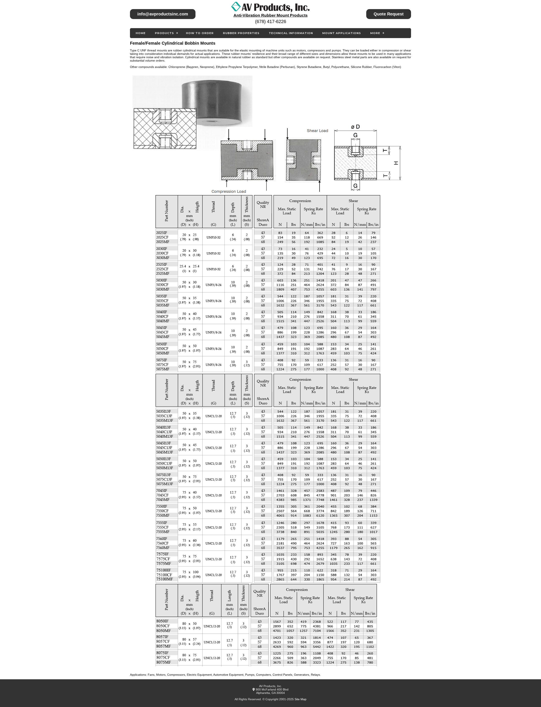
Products (164, 33)
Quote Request (389, 14)
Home (141, 33)
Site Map (300, 699)
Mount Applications (341, 33)
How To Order (200, 33)
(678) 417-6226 (270, 21)
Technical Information (291, 33)
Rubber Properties (241, 33)
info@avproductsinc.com (162, 14)
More (375, 33)
